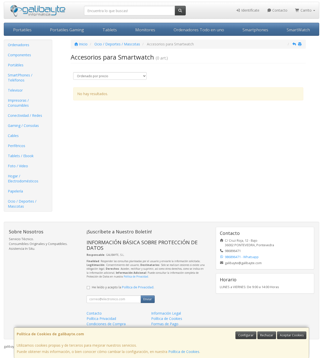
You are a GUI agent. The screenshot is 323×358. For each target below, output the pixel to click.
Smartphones (255, 30)
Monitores (145, 30)
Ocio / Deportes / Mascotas (22, 204)
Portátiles (15, 65)
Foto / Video (18, 165)
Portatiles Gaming (67, 30)
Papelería (15, 191)
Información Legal (166, 313)
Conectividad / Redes (25, 115)
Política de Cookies (183, 351)
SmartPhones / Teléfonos (20, 77)
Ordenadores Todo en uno (199, 30)
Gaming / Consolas (23, 125)
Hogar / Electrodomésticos (23, 178)
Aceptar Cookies (292, 335)
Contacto (279, 10)
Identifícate (249, 10)
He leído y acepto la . (123, 287)
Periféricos (16, 145)
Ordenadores (18, 44)
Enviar (147, 299)
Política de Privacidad (136, 276)
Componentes (19, 54)
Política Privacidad (101, 318)
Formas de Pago (164, 323)
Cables (13, 135)
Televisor (15, 90)
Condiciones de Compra (106, 323)
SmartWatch (298, 30)
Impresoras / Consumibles (18, 103)
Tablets (109, 30)
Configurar (246, 335)
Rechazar (266, 335)
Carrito (306, 10)
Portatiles (22, 30)
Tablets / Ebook (21, 155)
